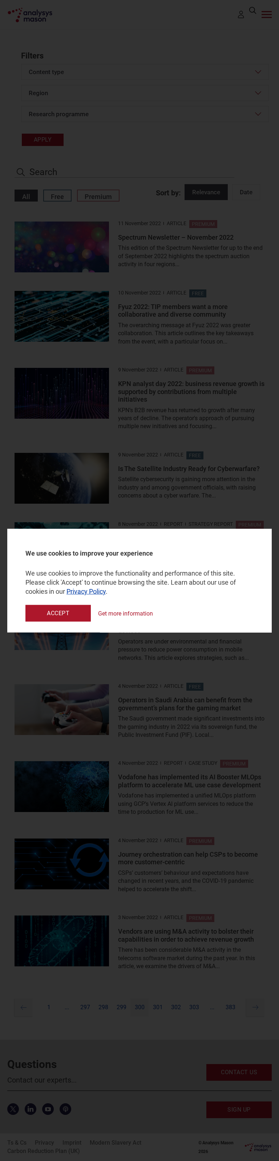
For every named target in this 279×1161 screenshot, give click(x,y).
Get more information (125, 613)
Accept (58, 613)
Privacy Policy (86, 591)
